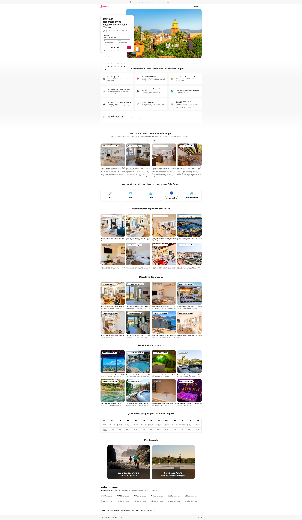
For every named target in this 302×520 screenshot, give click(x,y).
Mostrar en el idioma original (164, 2)
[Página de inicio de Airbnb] (105, 6)
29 (124, 66)
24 (108, 66)
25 (111, 66)
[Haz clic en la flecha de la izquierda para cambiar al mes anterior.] (105, 47)
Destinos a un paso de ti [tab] (107, 490)
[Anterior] (147, 140)
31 (108, 69)
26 (115, 66)
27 (118, 66)
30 (105, 69)
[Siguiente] (154, 140)
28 (121, 66)
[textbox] (110, 43)
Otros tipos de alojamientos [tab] (122, 490)
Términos (121, 517)
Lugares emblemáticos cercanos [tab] (140, 490)
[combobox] (117, 37)
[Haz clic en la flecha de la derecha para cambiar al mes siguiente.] (124, 47)
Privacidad (114, 517)
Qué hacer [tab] (154, 490)
